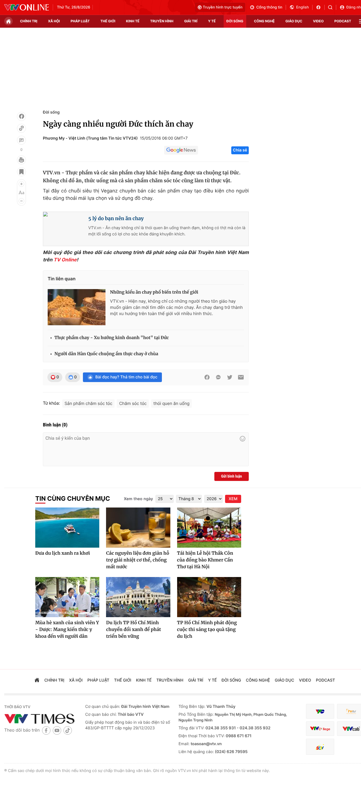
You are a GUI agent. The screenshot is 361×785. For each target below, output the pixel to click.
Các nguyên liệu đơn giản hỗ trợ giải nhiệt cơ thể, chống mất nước (137, 560)
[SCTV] (320, 747)
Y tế (212, 21)
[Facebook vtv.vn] (320, 7)
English (302, 7)
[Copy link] (21, 128)
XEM (233, 498)
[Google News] (181, 150)
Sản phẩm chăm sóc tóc (89, 403)
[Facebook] (21, 116)
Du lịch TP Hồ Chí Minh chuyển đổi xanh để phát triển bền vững (133, 629)
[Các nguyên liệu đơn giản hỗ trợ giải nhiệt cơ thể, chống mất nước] (138, 528)
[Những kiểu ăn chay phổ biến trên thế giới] (76, 307)
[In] (21, 159)
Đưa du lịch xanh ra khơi (62, 553)
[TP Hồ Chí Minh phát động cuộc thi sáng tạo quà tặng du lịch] (209, 597)
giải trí (190, 21)
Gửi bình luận (231, 476)
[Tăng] (21, 184)
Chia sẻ (240, 150)
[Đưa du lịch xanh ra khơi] (67, 528)
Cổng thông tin (269, 7)
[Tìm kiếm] (332, 7)
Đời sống (51, 112)
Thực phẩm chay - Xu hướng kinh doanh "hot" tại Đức (111, 338)
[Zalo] (218, 377)
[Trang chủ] (8, 21)
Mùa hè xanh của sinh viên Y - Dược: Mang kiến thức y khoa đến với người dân (67, 629)
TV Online (65, 260)
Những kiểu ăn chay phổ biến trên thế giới (154, 292)
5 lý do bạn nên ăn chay (116, 218)
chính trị (28, 21)
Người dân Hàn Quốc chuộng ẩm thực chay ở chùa (106, 354)
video (318, 21)
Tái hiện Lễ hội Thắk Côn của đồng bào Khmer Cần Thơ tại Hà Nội (205, 560)
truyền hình (161, 21)
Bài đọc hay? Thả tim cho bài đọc (126, 377)
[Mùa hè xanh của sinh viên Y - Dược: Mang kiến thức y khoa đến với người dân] (67, 597)
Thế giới (107, 21)
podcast (342, 21)
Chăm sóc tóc (133, 403)
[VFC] (320, 711)
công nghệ (264, 21)
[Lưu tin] (21, 171)
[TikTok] (67, 730)
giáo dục (293, 21)
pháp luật (80, 21)
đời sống (234, 21)
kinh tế (133, 21)
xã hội (54, 21)
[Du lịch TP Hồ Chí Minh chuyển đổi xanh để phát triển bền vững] (138, 597)
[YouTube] (57, 730)
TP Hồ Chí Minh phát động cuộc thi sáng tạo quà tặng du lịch (207, 629)
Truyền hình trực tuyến (223, 7)
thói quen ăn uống (171, 403)
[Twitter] (229, 377)
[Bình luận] (21, 140)
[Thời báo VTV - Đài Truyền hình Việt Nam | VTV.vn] (26, 7)
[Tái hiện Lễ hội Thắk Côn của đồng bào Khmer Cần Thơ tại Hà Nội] (209, 528)
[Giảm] (21, 201)
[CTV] (320, 728)
